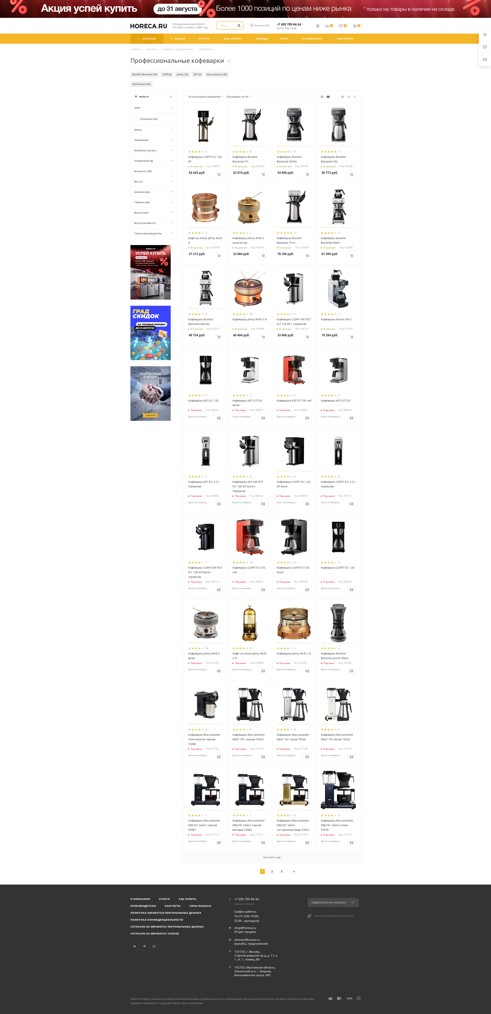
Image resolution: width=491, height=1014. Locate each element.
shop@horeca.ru (245, 928)
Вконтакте (134, 946)
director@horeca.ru (247, 940)
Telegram (144, 946)
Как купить (187, 899)
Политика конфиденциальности (156, 919)
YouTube (154, 946)
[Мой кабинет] (318, 26)
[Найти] (239, 26)
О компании (140, 899)
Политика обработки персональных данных (165, 913)
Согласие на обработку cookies (154, 933)
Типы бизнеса (200, 906)
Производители (143, 906)
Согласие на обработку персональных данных (167, 926)
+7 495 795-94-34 (289, 24)
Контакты (172, 906)
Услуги (164, 899)
